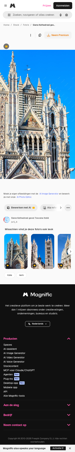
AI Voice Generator (13, 361)
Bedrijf (7, 415)
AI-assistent (10, 348)
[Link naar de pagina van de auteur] (6, 220)
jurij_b (14, 221)
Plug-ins (11, 378)
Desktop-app (13, 383)
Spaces (7, 344)
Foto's (26, 25)
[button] (37, 324)
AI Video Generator (14, 357)
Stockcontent (10, 366)
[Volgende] (61, 207)
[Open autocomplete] (8, 15)
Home (6, 25)
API (5, 391)
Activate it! (57, 448)
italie (9, 275)
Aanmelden (62, 5)
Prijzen (47, 5)
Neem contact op (14, 425)
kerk (21, 275)
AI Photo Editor (24, 197)
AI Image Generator (49, 193)
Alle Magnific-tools (14, 395)
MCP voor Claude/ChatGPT (19, 370)
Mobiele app (10, 387)
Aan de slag (11, 405)
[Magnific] (37, 295)
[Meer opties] (30, 35)
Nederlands (37, 323)
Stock (16, 25)
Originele (22, 46)
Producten (10, 338)
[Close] (70, 448)
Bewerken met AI (19, 208)
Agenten (11, 374)
